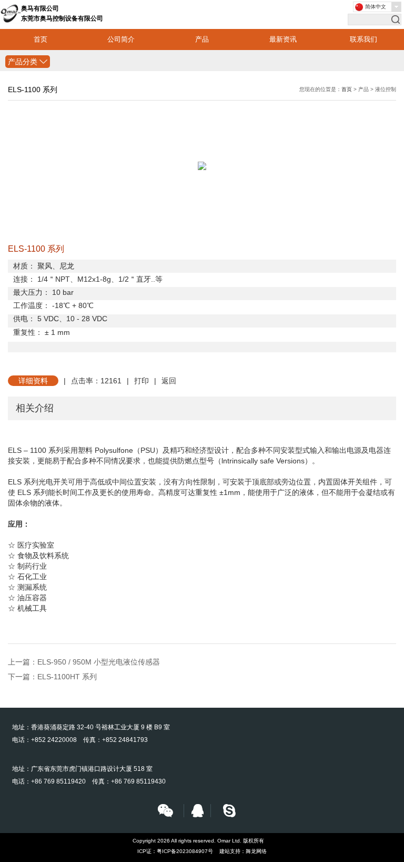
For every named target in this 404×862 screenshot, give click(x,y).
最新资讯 (283, 39)
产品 (202, 39)
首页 (40, 39)
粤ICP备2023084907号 (185, 851)
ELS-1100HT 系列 (67, 676)
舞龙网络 (256, 851)
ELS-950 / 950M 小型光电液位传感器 (98, 662)
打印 (141, 380)
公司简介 (121, 39)
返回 (168, 380)
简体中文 (375, 6)
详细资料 (33, 380)
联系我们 (363, 39)
